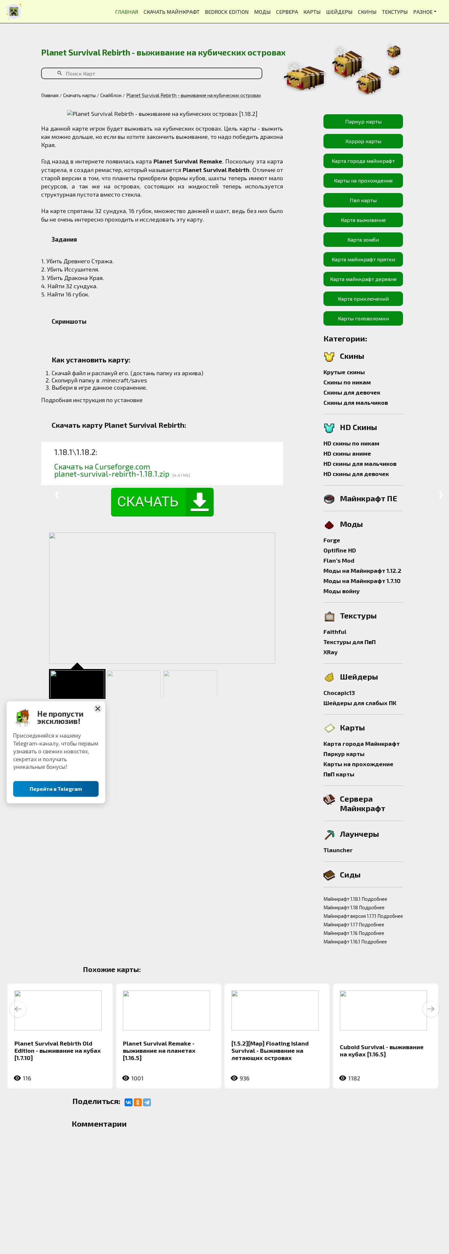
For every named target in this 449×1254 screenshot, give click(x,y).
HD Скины (358, 427)
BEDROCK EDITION (227, 12)
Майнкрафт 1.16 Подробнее (353, 933)
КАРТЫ (312, 12)
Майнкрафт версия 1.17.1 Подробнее (363, 916)
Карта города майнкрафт (363, 161)
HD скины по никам (351, 443)
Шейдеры (359, 676)
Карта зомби (363, 239)
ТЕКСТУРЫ (395, 12)
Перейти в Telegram (56, 789)
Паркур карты (363, 121)
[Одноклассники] (138, 1102)
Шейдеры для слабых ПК (359, 702)
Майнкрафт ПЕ (368, 498)
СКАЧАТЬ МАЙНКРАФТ (172, 12)
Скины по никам (347, 382)
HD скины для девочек (356, 473)
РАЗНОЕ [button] (423, 12)
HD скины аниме (347, 453)
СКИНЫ (367, 12)
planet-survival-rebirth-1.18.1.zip (111, 473)
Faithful (334, 631)
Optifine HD (339, 550)
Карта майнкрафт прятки (363, 259)
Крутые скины (344, 372)
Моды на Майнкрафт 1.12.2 (362, 570)
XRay (330, 652)
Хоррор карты (363, 141)
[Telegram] (147, 1102)
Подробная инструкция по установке (92, 399)
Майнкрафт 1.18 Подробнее (354, 907)
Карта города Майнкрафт (361, 743)
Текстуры (358, 615)
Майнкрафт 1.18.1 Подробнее (355, 899)
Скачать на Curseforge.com (102, 466)
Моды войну (341, 591)
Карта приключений (363, 298)
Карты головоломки (363, 318)
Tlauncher (338, 850)
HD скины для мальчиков (359, 463)
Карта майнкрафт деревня (363, 279)
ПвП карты (338, 774)
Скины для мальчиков (355, 402)
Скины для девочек (351, 392)
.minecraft (115, 380)
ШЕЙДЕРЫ (339, 12)
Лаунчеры (359, 833)
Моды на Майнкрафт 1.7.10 (362, 580)
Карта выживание (363, 220)
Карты (352, 727)
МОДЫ (262, 12)
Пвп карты (363, 200)
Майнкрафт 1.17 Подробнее (353, 924)
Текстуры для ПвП (349, 641)
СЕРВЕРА (287, 12)
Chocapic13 (339, 692)
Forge (331, 540)
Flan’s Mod (338, 560)
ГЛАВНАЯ (126, 12)
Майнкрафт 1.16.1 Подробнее (355, 941)
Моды (351, 524)
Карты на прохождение (363, 180)
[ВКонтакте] (128, 1102)
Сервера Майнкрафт (362, 803)
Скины (352, 355)
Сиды (350, 874)
